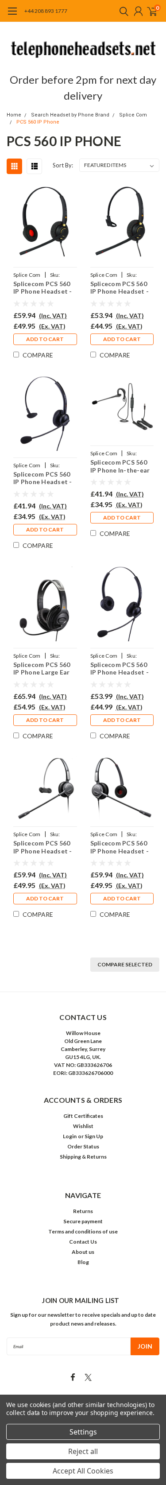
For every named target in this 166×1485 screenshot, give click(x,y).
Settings (83, 1432)
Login (70, 1136)
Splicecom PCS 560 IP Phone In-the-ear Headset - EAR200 (120, 466)
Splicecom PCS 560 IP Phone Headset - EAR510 (119, 287)
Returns (83, 1211)
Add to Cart (45, 339)
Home (14, 115)
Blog (83, 1262)
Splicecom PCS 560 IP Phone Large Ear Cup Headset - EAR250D (41, 668)
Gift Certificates (83, 1116)
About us (83, 1251)
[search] (122, 11)
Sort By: (63, 165)
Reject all (83, 1451)
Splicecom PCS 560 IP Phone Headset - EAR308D (119, 668)
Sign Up (94, 1136)
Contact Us (83, 1241)
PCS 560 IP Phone (37, 122)
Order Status (83, 1146)
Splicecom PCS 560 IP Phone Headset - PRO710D (119, 847)
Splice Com (133, 115)
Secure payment (83, 1221)
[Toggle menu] (12, 15)
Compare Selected (124, 964)
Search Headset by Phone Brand (70, 115)
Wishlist (83, 1126)
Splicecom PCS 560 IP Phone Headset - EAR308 (42, 478)
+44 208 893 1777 (45, 11)
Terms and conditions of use (83, 1231)
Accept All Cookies (83, 1471)
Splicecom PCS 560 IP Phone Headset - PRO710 (42, 847)
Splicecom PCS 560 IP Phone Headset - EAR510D (42, 287)
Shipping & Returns (83, 1156)
